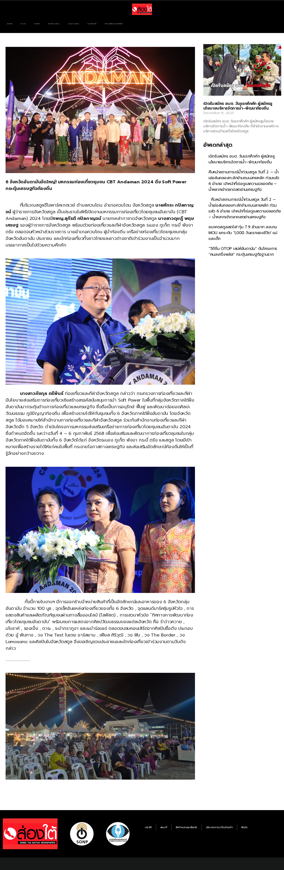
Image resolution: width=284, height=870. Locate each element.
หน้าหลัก (9, 24)
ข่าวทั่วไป (37, 24)
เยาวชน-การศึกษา (73, 24)
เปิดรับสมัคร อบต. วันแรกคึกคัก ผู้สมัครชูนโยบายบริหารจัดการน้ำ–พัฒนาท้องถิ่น (237, 106)
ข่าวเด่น (23, 24)
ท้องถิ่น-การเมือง (54, 24)
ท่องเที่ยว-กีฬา (92, 24)
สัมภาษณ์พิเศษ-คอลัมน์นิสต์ (114, 24)
